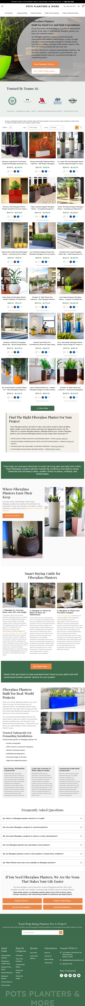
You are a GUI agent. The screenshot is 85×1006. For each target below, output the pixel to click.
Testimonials (48, 963)
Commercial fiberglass (64, 616)
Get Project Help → (41, 666)
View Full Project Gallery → (13, 515)
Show (24, 127)
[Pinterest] (74, 975)
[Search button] (2, 6)
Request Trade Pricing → (63, 901)
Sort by (46, 127)
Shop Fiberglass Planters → (45, 64)
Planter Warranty (6, 973)
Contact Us (47, 956)
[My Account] (79, 6)
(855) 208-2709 (67, 964)
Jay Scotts (33, 953)
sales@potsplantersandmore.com (73, 960)
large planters (59, 446)
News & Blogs (48, 959)
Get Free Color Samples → (22, 907)
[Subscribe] (60, 932)
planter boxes (55, 449)
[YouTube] (78, 975)
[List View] (81, 127)
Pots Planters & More (42, 6)
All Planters (9, 13)
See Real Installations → (63, 907)
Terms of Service (6, 982)
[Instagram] (65, 975)
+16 (21, 171)
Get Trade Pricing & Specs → (45, 71)
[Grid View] (77, 127)
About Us (47, 953)
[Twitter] (70, 975)
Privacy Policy (5, 985)
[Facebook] (61, 975)
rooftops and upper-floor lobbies (13, 633)
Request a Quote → (22, 901)
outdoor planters (62, 438)
